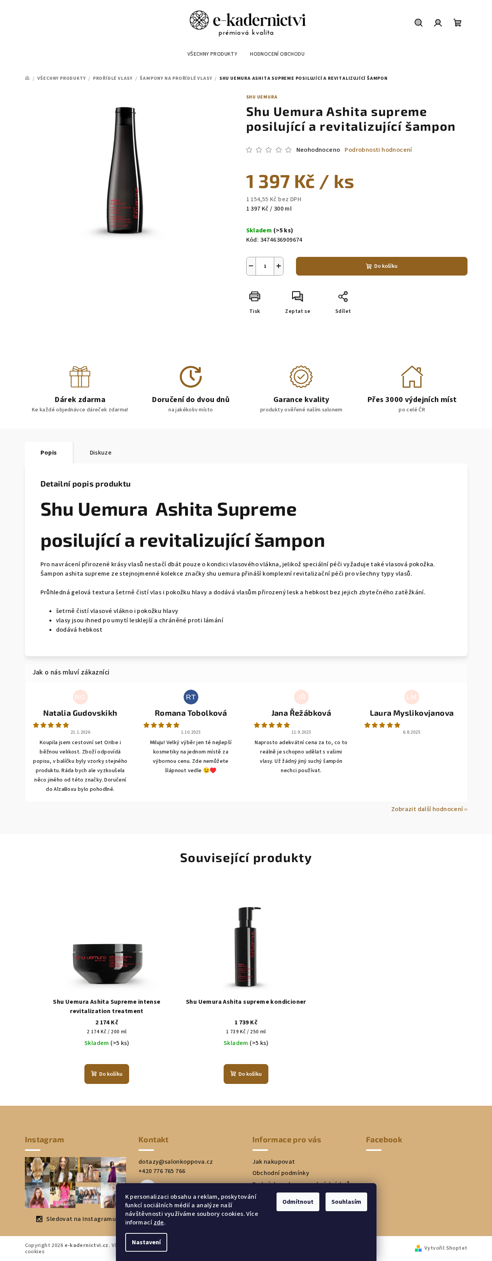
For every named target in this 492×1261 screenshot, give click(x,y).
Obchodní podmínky (281, 1173)
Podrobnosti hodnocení (378, 150)
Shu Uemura (262, 97)
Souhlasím (346, 1202)
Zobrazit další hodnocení (427, 809)
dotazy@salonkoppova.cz (175, 1161)
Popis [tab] (48, 452)
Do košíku (385, 266)
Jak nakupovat (273, 1161)
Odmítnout (297, 1202)
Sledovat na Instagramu (81, 1219)
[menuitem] (212, 54)
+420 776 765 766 (161, 1171)
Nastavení (146, 1242)
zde (159, 1222)
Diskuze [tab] (101, 452)
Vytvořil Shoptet (445, 1248)
